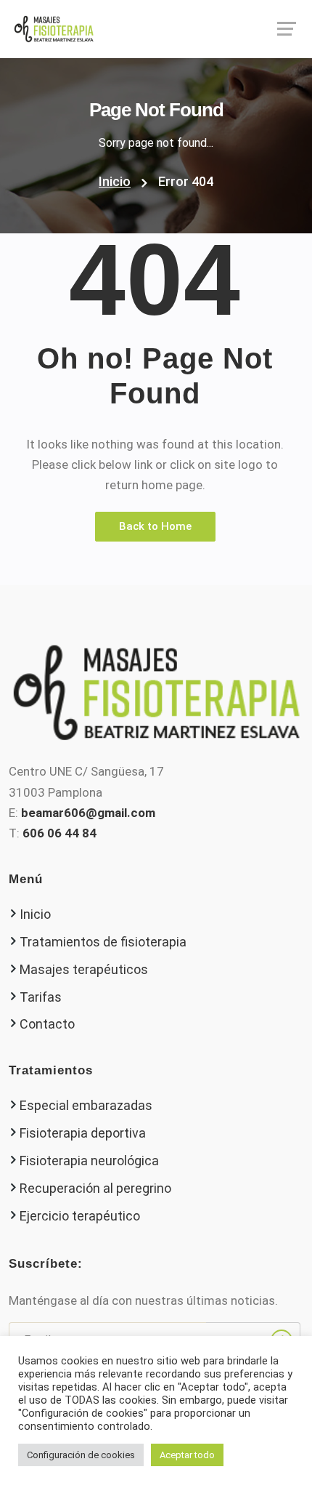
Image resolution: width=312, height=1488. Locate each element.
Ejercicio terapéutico (80, 1215)
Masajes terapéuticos (84, 969)
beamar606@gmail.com (88, 812)
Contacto (47, 1023)
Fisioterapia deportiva (83, 1133)
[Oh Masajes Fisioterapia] (156, 29)
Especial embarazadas (86, 1105)
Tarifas (41, 997)
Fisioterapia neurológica (89, 1160)
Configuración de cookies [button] (81, 1454)
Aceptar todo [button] (187, 1454)
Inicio (115, 181)
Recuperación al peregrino (95, 1188)
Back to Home (155, 526)
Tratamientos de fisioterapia (103, 941)
